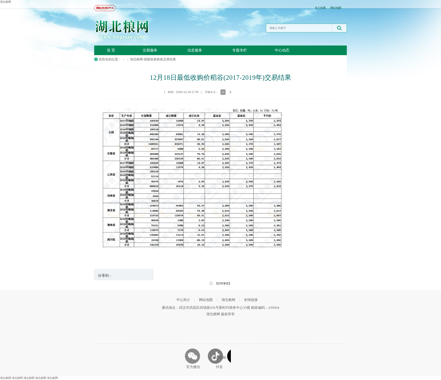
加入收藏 (320, 7)
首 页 (111, 50)
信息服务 (194, 50)
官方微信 (193, 367)
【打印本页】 (223, 283)
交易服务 (150, 50)
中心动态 (282, 50)
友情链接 (251, 300)
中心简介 (183, 300)
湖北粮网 (5, 1)
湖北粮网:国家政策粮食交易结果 (153, 59)
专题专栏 (239, 50)
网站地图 (335, 7)
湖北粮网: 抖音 (219, 362)
